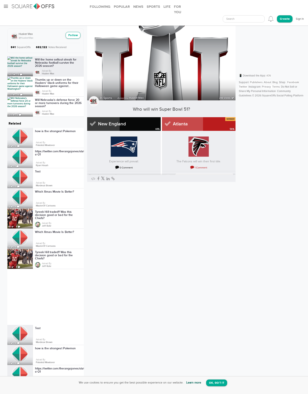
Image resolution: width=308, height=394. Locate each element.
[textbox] (243, 19)
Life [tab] (167, 7)
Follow (73, 35)
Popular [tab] (122, 7)
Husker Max (26, 34)
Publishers (256, 82)
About (267, 82)
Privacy (266, 86)
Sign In (300, 19)
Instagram (254, 86)
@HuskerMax (26, 37)
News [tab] (138, 7)
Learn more (193, 382)
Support (244, 82)
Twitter (243, 86)
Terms (276, 86)
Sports (108, 98)
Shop (282, 82)
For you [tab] (177, 9)
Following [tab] (100, 7)
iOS (269, 75)
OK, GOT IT (216, 383)
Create (285, 19)
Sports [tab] (153, 7)
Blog (275, 82)
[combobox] (244, 18)
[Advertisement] (45, 297)
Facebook (293, 82)
